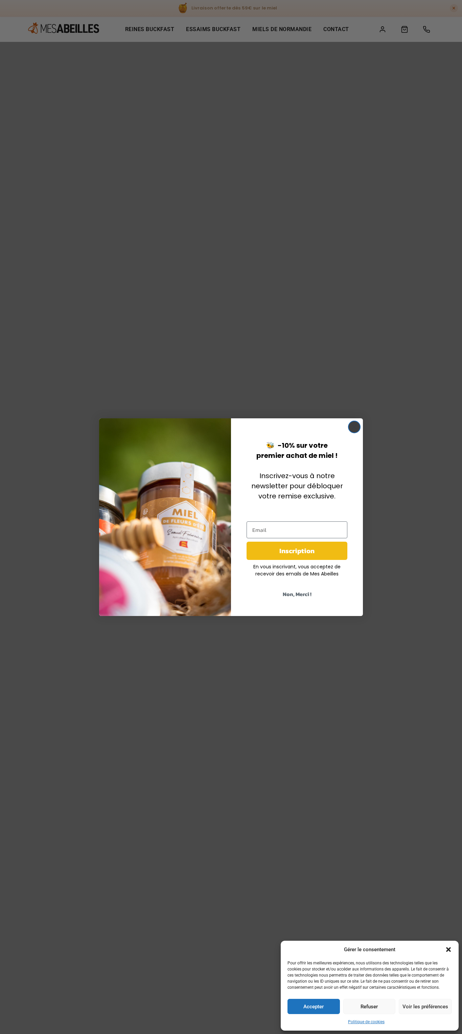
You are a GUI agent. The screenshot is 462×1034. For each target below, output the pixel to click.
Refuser (369, 1007)
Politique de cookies (366, 1021)
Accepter (313, 1007)
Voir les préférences (425, 1007)
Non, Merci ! (297, 594)
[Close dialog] (354, 427)
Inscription (297, 551)
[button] (448, 949)
